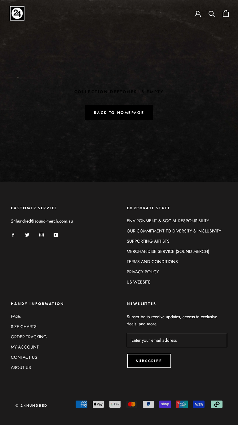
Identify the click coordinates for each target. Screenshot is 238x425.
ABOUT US (21, 367)
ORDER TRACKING (29, 337)
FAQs (16, 316)
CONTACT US (24, 357)
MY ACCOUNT (25, 347)
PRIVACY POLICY (143, 272)
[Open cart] (226, 13)
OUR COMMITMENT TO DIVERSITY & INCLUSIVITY (174, 231)
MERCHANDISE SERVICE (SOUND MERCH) (168, 251)
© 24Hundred (31, 405)
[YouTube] (56, 234)
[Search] (212, 13)
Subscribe (149, 361)
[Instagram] (41, 234)
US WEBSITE (139, 282)
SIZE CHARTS (24, 326)
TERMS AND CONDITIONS (152, 261)
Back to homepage (119, 112)
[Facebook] (13, 234)
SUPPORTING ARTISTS (148, 241)
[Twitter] (27, 234)
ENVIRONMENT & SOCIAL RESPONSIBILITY (168, 221)
